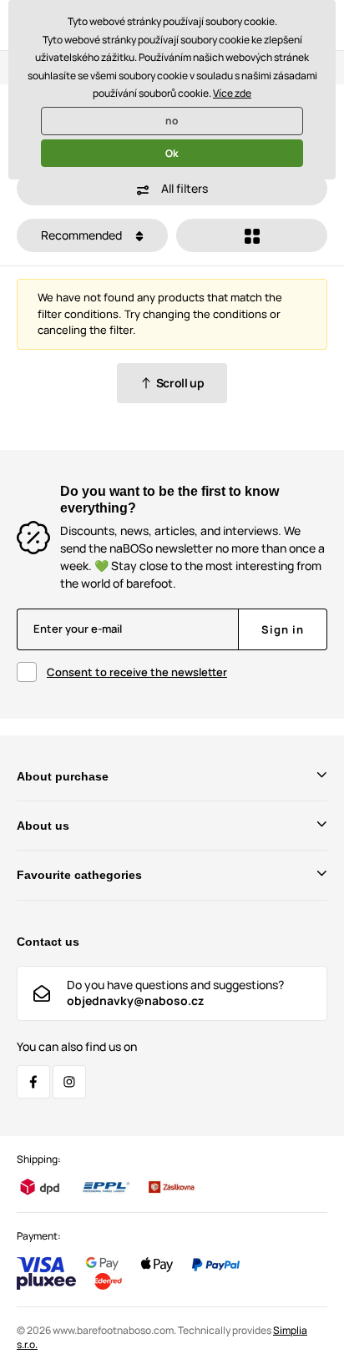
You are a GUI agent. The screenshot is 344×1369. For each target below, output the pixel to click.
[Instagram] (69, 1082)
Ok (171, 153)
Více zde (232, 93)
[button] (172, 188)
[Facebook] (33, 1082)
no (171, 121)
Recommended (82, 235)
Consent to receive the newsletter (137, 671)
